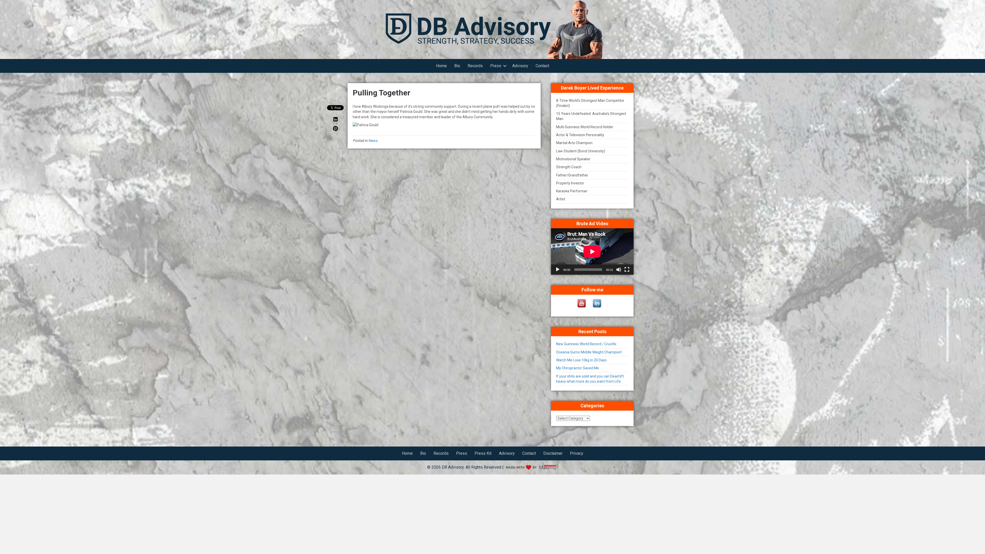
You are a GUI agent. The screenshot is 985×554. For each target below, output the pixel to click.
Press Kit (483, 453)
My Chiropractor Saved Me (577, 368)
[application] (592, 251)
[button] (504, 66)
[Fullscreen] (626, 269)
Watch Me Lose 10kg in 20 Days (581, 360)
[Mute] (618, 269)
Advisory (520, 65)
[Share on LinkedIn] (335, 120)
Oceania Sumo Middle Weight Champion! (589, 352)
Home (441, 65)
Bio (457, 65)
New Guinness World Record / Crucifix (586, 344)
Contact (542, 65)
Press (495, 65)
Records (475, 65)
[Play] (557, 269)
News (372, 140)
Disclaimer (553, 453)
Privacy (576, 453)
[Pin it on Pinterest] (335, 130)
